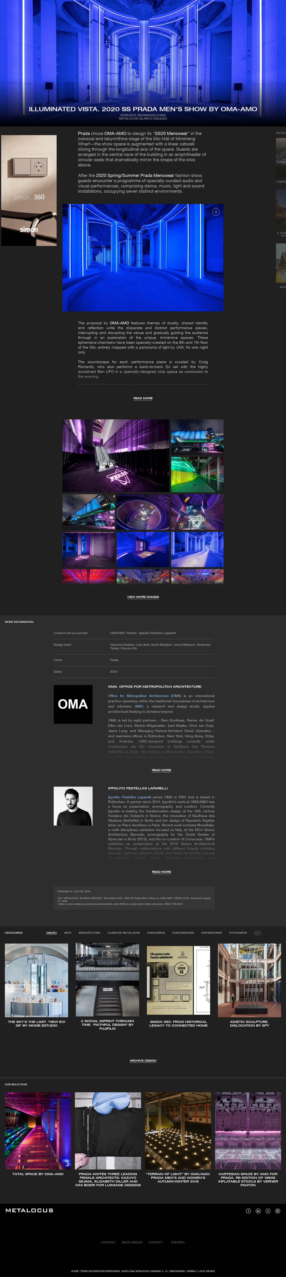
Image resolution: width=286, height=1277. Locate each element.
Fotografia (238, 933)
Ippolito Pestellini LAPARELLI (138, 788)
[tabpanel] (143, 1003)
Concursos (156, 933)
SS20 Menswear (171, 134)
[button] (11, 1002)
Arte (67, 933)
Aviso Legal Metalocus (135, 1271)
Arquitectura (89, 933)
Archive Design (143, 1061)
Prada (84, 134)
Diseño (51, 933)
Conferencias (183, 933)
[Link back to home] (29, 1211)
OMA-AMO (115, 134)
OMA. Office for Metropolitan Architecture (154, 686)
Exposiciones (211, 933)
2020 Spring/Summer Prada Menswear (135, 176)
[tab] (51, 933)
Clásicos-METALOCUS (124, 933)
